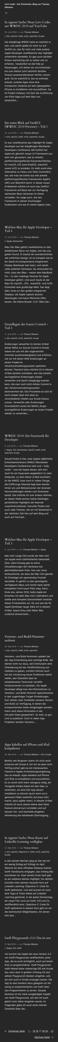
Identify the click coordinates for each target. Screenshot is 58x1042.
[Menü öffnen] (6, 13)
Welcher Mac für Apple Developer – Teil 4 (28, 229)
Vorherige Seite (15, 1031)
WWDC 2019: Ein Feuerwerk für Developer (27, 437)
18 (43, 1031)
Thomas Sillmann (31, 32)
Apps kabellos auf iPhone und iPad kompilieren (27, 746)
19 (46, 1031)
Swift (20, 36)
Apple (9, 241)
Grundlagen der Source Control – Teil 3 (26, 326)
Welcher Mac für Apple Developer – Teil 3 (28, 541)
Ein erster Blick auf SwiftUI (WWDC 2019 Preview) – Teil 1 (26, 124)
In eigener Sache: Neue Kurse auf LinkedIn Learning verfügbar (26, 839)
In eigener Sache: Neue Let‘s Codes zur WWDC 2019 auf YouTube (27, 24)
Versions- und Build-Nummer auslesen (24, 638)
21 (52, 1031)
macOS (14, 36)
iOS (8, 36)
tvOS (26, 36)
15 (34, 1031)
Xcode (41, 36)
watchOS (33, 36)
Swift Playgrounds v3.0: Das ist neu (28, 938)
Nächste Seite (44, 1037)
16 (37, 1031)
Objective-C (23, 852)
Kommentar (18, 241)
